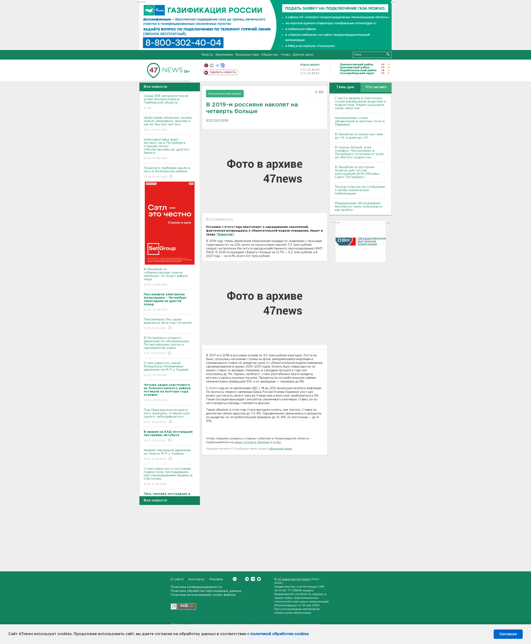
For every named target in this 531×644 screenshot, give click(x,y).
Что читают (376, 87)
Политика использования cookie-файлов (203, 595)
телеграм (217, 65)
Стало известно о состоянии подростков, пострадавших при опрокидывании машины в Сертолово (168, 476)
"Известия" (225, 234)
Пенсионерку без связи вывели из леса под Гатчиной (167, 323)
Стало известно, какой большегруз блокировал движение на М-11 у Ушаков (166, 369)
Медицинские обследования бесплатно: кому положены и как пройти (358, 206)
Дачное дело (303, 54)
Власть (207, 54)
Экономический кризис (225, 94)
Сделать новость (223, 72)
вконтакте (212, 65)
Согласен (508, 634)
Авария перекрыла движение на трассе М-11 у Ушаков (167, 454)
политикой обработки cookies (279, 634)
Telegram (253, 579)
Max (259, 579)
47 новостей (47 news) (294, 579)
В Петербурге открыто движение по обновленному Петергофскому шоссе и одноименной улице (166, 345)
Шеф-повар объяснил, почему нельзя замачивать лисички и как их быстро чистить (168, 123)
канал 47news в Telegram (252, 442)
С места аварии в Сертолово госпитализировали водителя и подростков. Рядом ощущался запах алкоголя (360, 103)
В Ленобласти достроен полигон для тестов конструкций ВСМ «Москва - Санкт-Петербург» (358, 172)
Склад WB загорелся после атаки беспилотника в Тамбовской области (166, 102)
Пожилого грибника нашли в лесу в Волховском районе (167, 172)
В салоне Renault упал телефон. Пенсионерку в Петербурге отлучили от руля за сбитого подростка (359, 152)
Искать (388, 54)
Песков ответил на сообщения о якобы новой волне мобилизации (360, 190)
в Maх (277, 442)
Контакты (196, 579)
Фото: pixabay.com (219, 219)
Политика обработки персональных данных (206, 591)
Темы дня (345, 87)
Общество (269, 54)
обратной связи (280, 449)
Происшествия (247, 54)
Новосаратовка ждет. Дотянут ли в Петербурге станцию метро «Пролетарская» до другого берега (166, 148)
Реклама (216, 579)
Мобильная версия (206, 65)
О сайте (177, 579)
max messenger (222, 65)
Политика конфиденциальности (196, 587)
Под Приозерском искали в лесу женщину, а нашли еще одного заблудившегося (167, 416)
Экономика (224, 54)
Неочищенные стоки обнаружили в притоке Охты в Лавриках (360, 121)
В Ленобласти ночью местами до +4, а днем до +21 (359, 136)
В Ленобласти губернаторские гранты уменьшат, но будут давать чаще (166, 277)
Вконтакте (247, 579)
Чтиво (285, 54)
